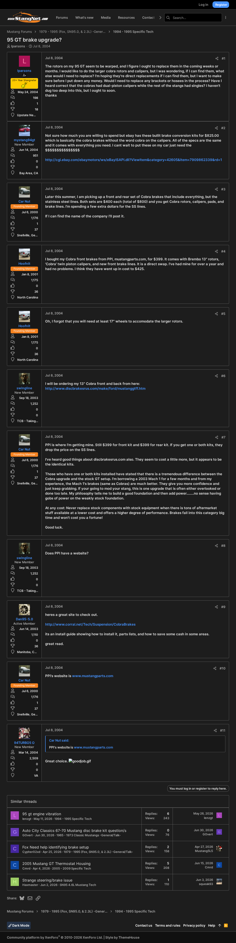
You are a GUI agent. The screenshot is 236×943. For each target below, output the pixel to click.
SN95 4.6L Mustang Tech (78, 885)
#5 (223, 314)
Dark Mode (20, 925)
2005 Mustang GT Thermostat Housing (56, 863)
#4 (223, 251)
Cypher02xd (31, 852)
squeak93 (206, 884)
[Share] (217, 58)
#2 (223, 128)
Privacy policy (194, 925)
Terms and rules (167, 925)
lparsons (18, 46)
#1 (223, 58)
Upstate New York (30, 115)
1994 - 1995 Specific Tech (73, 819)
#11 (222, 730)
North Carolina (27, 297)
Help (211, 925)
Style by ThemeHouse (122, 937)
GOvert (27, 835)
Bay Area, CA (28, 173)
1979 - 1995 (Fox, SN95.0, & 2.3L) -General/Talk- (98, 852)
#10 (222, 668)
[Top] (220, 925)
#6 (223, 376)
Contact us (143, 925)
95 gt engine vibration (41, 814)
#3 (223, 189)
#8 (223, 546)
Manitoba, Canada (30, 652)
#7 (223, 437)
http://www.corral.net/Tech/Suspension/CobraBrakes (90, 624)
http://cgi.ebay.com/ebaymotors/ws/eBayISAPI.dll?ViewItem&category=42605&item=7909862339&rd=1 (133, 160)
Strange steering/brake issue (47, 880)
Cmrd (26, 868)
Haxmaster (30, 885)
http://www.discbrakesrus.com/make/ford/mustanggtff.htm (95, 388)
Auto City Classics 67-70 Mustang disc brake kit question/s (74, 830)
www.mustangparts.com (92, 676)
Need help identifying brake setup (59, 847)
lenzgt (26, 819)
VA (36, 775)
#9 (223, 607)
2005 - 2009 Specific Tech (71, 868)
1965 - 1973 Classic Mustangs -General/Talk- (88, 835)
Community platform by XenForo (55, 937)
